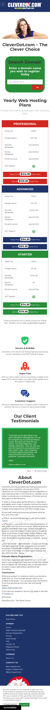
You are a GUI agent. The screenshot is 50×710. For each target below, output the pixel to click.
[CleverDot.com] (25, 6)
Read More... (11, 619)
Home (8, 627)
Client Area (10, 650)
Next (29, 471)
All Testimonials (40, 471)
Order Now (25, 174)
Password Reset (12, 647)
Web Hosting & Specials (15, 630)
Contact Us (10, 644)
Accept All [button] (24, 705)
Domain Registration (14, 633)
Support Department (14, 669)
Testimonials (11, 639)
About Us (9, 658)
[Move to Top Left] (18, 707)
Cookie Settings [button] (10, 705)
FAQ (7, 641)
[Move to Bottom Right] (19, 708)
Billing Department (13, 672)
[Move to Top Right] (19, 707)
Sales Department (13, 667)
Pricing (9, 636)
